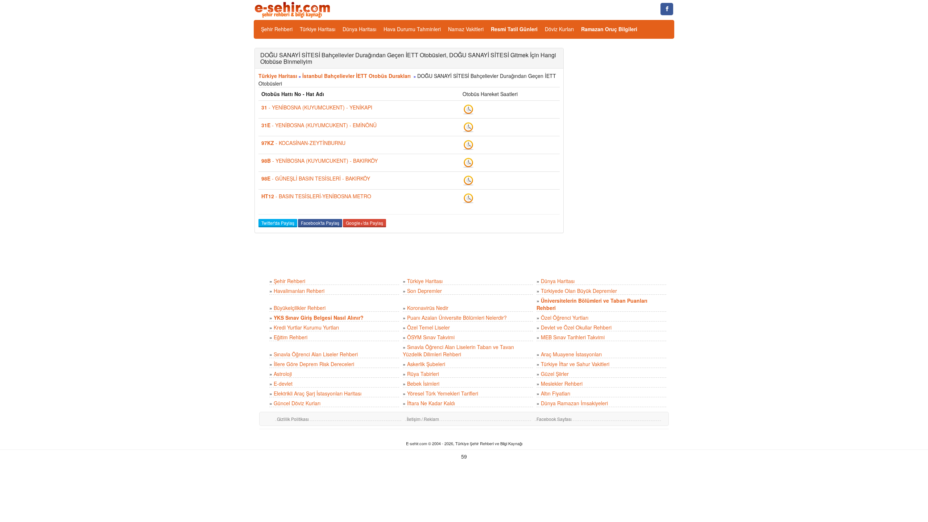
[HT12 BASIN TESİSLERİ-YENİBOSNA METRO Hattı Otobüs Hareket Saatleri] (468, 197)
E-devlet (283, 383)
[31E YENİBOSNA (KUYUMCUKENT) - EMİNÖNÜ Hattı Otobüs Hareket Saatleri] (468, 126)
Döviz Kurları (559, 29)
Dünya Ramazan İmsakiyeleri (574, 403)
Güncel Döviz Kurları (297, 403)
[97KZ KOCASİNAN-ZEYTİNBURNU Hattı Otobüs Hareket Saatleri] (468, 144)
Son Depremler (424, 290)
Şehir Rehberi (277, 29)
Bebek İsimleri (423, 383)
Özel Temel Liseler (428, 327)
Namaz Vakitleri (466, 29)
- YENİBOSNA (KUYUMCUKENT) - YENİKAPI (316, 107)
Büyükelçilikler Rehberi (300, 307)
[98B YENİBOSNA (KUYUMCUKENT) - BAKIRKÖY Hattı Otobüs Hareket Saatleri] (468, 162)
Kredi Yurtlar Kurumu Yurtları (306, 327)
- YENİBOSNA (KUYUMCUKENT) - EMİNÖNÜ (319, 125)
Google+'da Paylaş (364, 223)
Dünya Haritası (359, 29)
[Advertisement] (624, 156)
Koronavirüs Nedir (427, 307)
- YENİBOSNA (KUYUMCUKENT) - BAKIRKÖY (319, 160)
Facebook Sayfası (554, 419)
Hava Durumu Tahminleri (412, 29)
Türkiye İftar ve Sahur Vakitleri (575, 364)
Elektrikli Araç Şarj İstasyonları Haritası (317, 393)
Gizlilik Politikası (293, 419)
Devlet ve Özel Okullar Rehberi (576, 327)
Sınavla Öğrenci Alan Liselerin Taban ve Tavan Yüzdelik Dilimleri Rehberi (458, 350)
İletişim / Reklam (423, 419)
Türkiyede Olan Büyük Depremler (579, 290)
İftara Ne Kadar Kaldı (431, 403)
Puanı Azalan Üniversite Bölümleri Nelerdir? (457, 317)
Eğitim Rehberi (290, 337)
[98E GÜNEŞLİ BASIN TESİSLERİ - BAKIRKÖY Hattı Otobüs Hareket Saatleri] (468, 179)
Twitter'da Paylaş (277, 223)
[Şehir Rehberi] (293, 9)
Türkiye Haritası (317, 29)
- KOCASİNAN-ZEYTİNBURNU (303, 142)
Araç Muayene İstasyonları (571, 354)
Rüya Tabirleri (423, 373)
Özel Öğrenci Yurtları (564, 317)
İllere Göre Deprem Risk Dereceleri (314, 364)
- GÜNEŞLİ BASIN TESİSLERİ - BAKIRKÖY (315, 178)
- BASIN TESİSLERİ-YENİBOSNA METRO (316, 196)
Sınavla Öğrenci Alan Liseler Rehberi (316, 354)
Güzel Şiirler (555, 373)
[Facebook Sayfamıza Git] (666, 9)
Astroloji (283, 373)
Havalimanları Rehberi (299, 290)
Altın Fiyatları (555, 393)
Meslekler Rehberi (562, 383)
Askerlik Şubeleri (426, 364)
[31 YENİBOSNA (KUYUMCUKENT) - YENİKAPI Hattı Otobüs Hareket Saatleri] (468, 108)
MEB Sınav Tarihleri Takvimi (573, 337)
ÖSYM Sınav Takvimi (431, 337)
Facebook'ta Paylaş (320, 223)
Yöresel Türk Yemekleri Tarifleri (442, 393)
